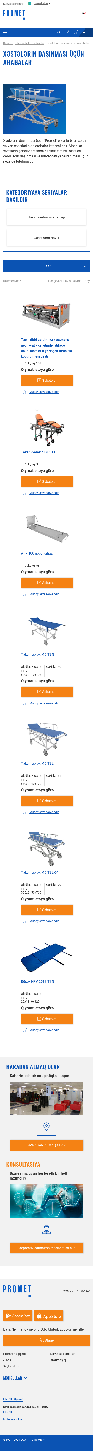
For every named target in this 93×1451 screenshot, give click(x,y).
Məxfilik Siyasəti (13, 1399)
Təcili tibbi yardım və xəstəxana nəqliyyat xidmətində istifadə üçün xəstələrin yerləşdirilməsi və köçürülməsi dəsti (46, 348)
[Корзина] (67, 32)
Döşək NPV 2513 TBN (37, 981)
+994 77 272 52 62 (75, 1291)
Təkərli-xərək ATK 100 (38, 452)
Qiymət (77, 281)
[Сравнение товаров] (76, 32)
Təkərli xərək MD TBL (37, 763)
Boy (87, 281)
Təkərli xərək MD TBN (37, 654)
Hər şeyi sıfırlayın (59, 281)
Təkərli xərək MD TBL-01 (40, 872)
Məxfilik (8, 1412)
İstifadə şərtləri (12, 1419)
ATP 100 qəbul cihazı (37, 553)
